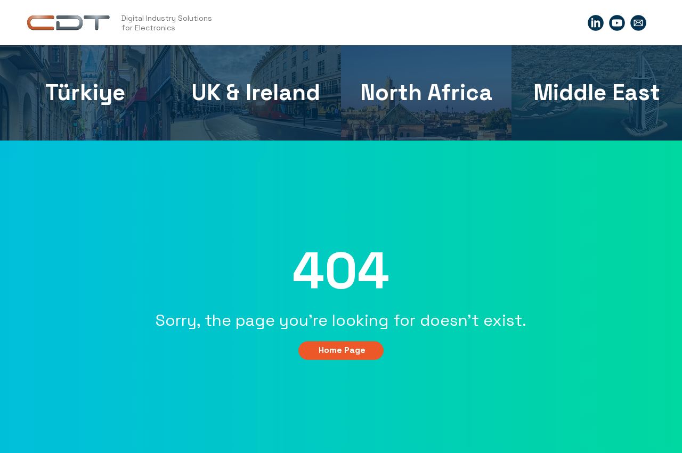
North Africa (426, 92)
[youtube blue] (617, 23)
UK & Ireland (255, 92)
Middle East (596, 92)
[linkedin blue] (596, 23)
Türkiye (85, 92)
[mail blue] (638, 23)
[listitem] (85, 93)
